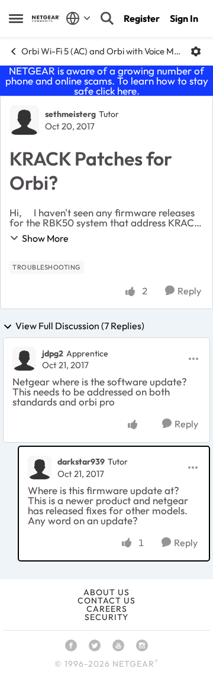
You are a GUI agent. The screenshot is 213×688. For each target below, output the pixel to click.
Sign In (184, 18)
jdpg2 (52, 353)
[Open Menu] (196, 51)
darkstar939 (81, 461)
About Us (106, 592)
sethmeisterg (70, 114)
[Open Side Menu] (16, 18)
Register (142, 18)
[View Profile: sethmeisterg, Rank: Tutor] (24, 120)
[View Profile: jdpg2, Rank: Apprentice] (24, 359)
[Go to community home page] (46, 18)
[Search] (107, 18)
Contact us (106, 600)
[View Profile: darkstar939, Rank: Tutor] (39, 467)
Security (106, 617)
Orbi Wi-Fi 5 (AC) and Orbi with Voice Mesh (101, 51)
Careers (106, 608)
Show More (45, 238)
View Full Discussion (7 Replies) (79, 326)
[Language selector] (78, 18)
